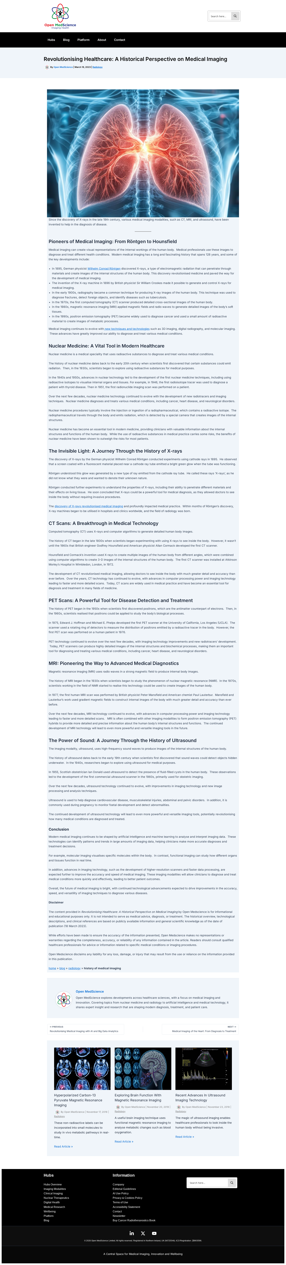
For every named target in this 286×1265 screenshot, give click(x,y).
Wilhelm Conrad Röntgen (104, 268)
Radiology (98, 67)
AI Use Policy (121, 1193)
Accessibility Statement (126, 1207)
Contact (117, 1211)
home (52, 968)
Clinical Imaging (53, 1193)
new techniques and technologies (127, 328)
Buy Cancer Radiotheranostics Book (134, 1220)
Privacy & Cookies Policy (127, 1197)
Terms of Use (120, 1202)
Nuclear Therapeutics (56, 1197)
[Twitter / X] (143, 1233)
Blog (46, 1220)
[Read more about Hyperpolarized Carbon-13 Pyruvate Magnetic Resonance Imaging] (82, 1068)
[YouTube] (154, 1233)
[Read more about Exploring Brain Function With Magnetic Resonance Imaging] (143, 1068)
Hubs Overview (53, 1184)
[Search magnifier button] (235, 16)
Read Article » (63, 1146)
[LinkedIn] (132, 1233)
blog (62, 968)
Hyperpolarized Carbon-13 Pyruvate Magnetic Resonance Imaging (78, 1100)
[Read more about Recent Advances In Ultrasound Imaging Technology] (203, 1068)
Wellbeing (50, 1211)
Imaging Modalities (55, 1189)
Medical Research (54, 1207)
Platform (48, 1216)
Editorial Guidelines (124, 1189)
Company (118, 1184)
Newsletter (119, 1216)
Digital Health (52, 1202)
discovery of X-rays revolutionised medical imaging (89, 506)
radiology (74, 968)
